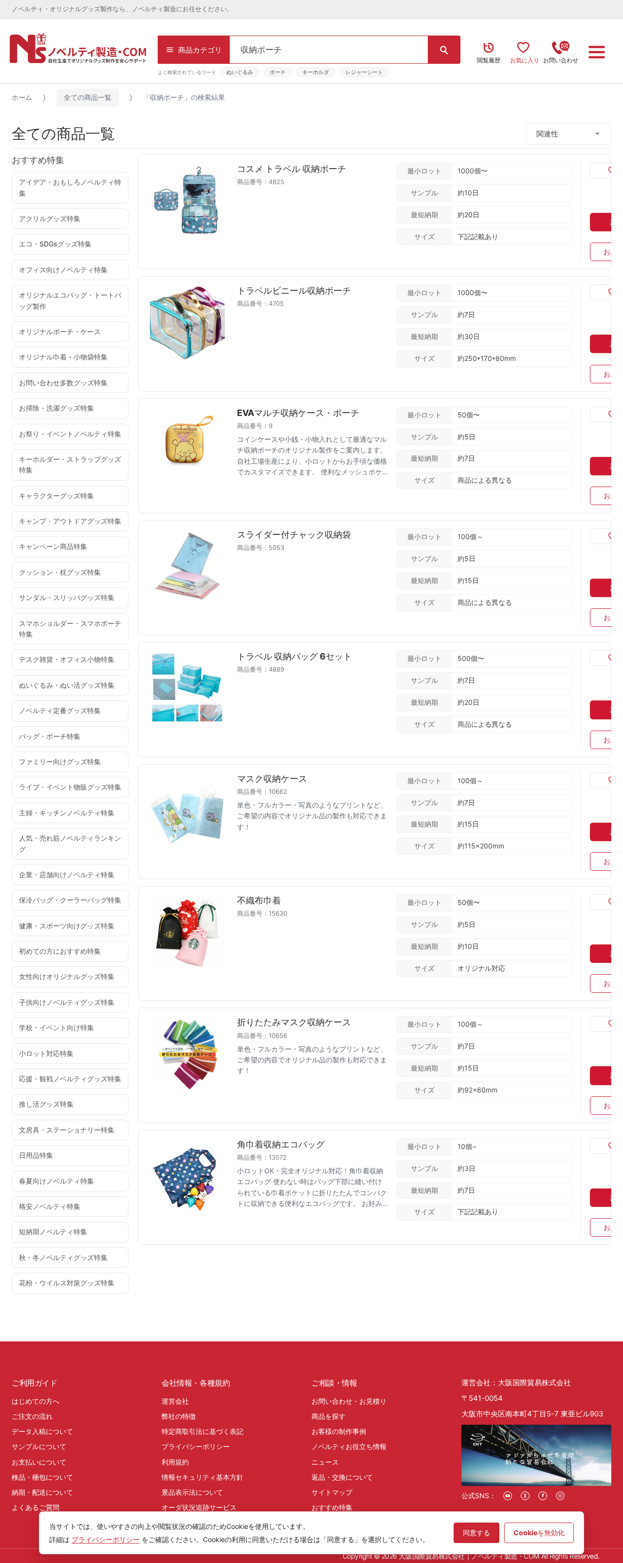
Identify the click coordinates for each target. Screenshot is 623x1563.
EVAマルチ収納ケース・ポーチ (298, 413)
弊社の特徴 (179, 1416)
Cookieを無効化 (539, 1532)
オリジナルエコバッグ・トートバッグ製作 (70, 300)
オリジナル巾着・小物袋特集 (63, 357)
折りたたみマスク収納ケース (294, 1022)
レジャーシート (364, 72)
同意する (476, 1532)
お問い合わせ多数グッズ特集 (63, 382)
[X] (525, 1496)
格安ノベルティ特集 (49, 1206)
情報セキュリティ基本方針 (202, 1477)
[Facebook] (543, 1496)
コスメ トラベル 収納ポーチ (291, 169)
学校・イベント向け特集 (56, 1027)
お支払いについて (39, 1462)
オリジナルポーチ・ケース (60, 331)
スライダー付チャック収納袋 (294, 534)
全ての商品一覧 (87, 97)
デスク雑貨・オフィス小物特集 (66, 659)
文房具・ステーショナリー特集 (66, 1130)
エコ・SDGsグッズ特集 (55, 244)
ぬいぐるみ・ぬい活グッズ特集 (66, 685)
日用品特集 (36, 1155)
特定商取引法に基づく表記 (202, 1431)
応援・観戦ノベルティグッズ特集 (70, 1078)
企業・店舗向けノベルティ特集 (66, 874)
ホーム (22, 97)
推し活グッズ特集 (46, 1104)
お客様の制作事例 (339, 1431)
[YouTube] (508, 1496)
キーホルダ (315, 72)
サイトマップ (332, 1492)
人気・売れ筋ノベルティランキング (70, 843)
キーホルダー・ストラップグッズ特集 (70, 464)
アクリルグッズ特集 (49, 218)
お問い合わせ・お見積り (349, 1401)
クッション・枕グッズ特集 (60, 572)
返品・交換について (342, 1477)
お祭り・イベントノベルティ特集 (70, 434)
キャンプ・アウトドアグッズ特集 (70, 521)
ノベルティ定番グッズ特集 (60, 710)
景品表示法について (192, 1492)
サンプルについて (39, 1446)
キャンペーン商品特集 (53, 546)
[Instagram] (560, 1496)
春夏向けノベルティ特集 (56, 1181)
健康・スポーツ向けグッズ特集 (66, 926)
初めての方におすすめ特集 (60, 951)
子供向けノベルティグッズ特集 (66, 1002)
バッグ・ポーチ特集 (49, 736)
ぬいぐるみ (239, 72)
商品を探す (329, 1416)
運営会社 (175, 1401)
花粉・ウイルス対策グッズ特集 (66, 1283)
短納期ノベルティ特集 (53, 1231)
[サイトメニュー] (596, 52)
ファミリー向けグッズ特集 (60, 761)
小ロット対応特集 (46, 1053)
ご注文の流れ (32, 1416)
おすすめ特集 (332, 1507)
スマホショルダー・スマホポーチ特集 (70, 628)
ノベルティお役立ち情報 (349, 1446)
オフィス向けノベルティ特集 (63, 269)
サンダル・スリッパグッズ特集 (66, 597)
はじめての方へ (35, 1401)
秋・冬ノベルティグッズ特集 (63, 1257)
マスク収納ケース (272, 778)
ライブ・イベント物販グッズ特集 (70, 787)
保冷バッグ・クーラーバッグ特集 (70, 900)
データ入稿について (42, 1431)
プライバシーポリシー (196, 1446)
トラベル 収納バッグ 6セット (294, 656)
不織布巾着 (259, 900)
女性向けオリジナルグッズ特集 (66, 976)
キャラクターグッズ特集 (56, 495)
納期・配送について (42, 1492)
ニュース (325, 1462)
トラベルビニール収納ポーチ (294, 290)
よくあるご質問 (35, 1507)
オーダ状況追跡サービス (199, 1507)
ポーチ (278, 72)
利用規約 (175, 1462)
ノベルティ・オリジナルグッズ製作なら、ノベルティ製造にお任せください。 (122, 9)
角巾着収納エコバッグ (281, 1144)
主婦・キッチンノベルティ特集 (66, 813)
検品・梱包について (42, 1477)
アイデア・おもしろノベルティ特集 (70, 187)
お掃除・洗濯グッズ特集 (56, 408)
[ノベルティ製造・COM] (78, 48)
